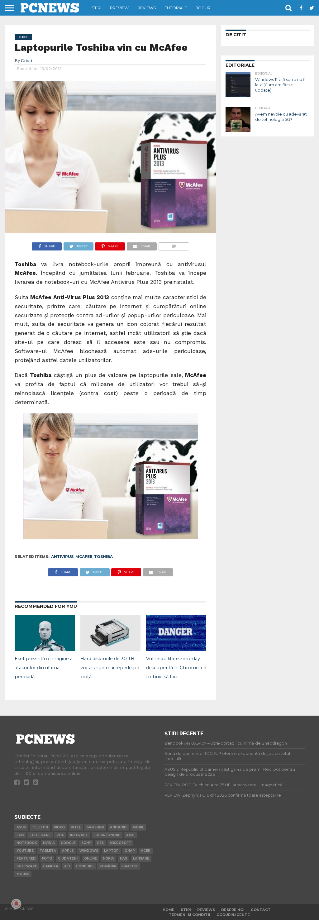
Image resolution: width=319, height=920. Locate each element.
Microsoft (120, 843)
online (90, 858)
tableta (48, 851)
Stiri (96, 7)
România (107, 866)
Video (59, 827)
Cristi (26, 60)
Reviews (146, 7)
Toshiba (103, 556)
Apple (68, 851)
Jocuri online (107, 835)
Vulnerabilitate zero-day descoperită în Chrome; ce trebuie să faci (176, 667)
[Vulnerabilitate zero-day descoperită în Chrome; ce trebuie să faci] (176, 649)
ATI (67, 866)
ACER (145, 851)
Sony (86, 843)
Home (168, 910)
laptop (111, 851)
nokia (108, 858)
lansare (141, 858)
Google (68, 843)
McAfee (83, 556)
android (118, 827)
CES (100, 843)
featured (26, 858)
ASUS (21, 827)
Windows (88, 851)
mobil (138, 827)
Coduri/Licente (233, 915)
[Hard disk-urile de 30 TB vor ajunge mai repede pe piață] (110, 649)
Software (27, 866)
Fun (20, 835)
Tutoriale (176, 7)
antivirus (62, 556)
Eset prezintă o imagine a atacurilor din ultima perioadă (44, 667)
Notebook (27, 843)
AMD (130, 835)
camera (50, 866)
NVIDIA (49, 843)
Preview (119, 7)
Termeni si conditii (189, 915)
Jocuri (204, 7)
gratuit (130, 866)
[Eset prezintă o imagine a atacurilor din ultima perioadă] (45, 649)
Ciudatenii (68, 858)
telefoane (40, 835)
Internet (79, 835)
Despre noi (233, 910)
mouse (23, 874)
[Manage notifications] (16, 904)
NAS (123, 858)
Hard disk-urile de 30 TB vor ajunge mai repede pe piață (109, 667)
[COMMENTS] (173, 245)
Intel (76, 827)
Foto (47, 858)
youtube (25, 851)
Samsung (95, 827)
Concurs (84, 866)
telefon (40, 827)
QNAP (130, 851)
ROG (60, 835)
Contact (261, 910)
